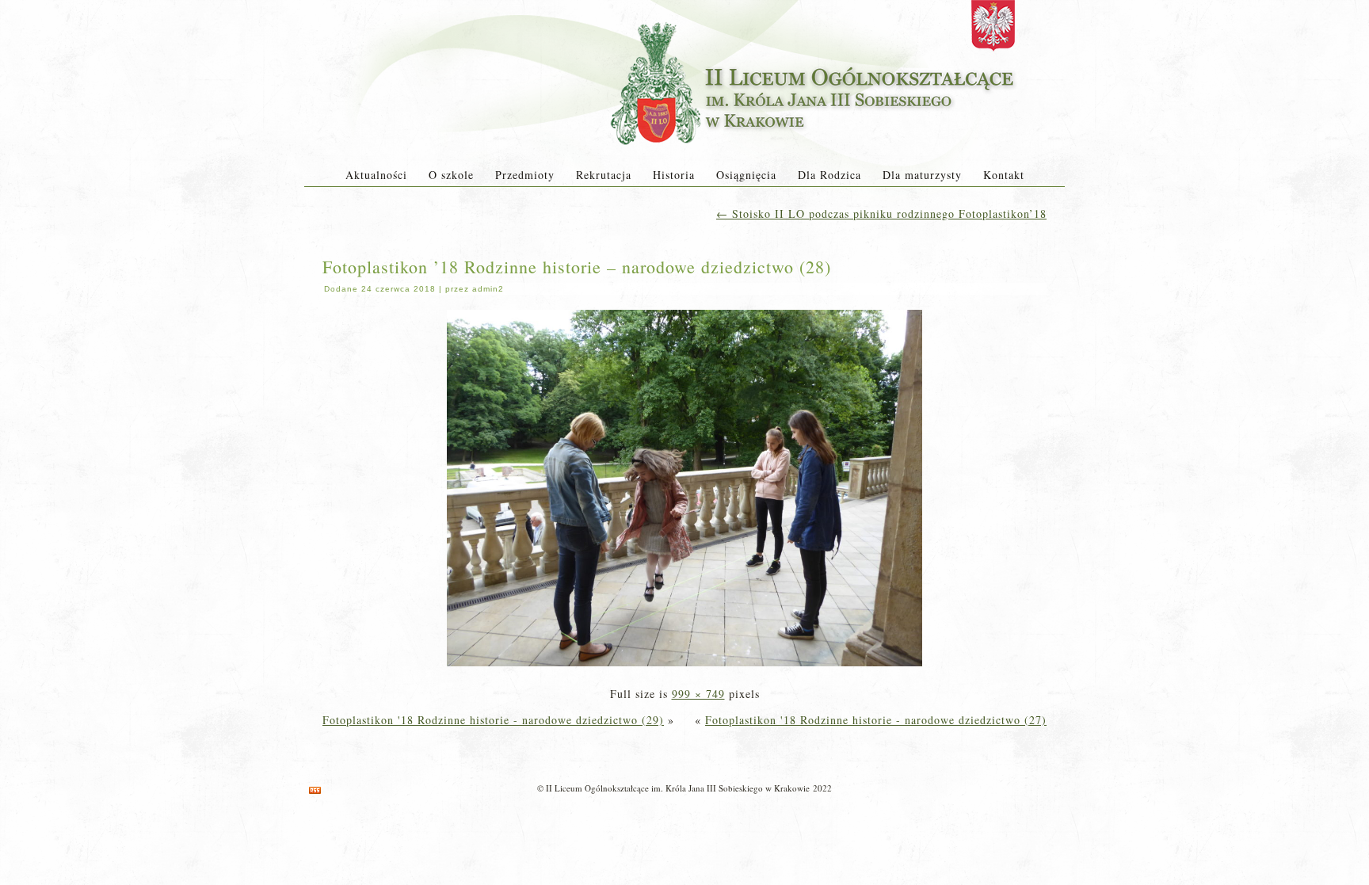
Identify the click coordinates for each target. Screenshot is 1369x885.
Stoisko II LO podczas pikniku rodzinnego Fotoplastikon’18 (881, 213)
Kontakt (1003, 174)
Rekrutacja (603, 174)
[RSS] (315, 790)
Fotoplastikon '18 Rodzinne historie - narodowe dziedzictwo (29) (493, 719)
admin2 (488, 288)
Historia (674, 174)
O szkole (451, 174)
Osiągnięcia (746, 174)
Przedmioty (525, 174)
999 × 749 (698, 693)
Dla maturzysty (922, 174)
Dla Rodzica (829, 174)
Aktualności (376, 174)
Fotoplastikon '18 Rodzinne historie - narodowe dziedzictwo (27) (876, 719)
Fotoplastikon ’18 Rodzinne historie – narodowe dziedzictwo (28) (576, 266)
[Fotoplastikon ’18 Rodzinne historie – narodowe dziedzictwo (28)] (684, 667)
